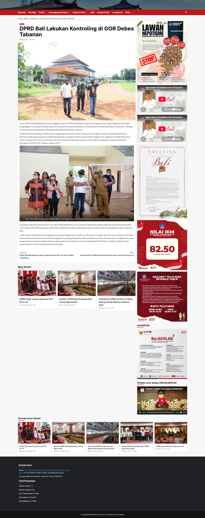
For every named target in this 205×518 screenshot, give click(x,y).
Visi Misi (32, 12)
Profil (41, 12)
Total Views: (24, 497)
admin (23, 39)
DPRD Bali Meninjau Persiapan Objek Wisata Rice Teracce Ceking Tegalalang (47, 255)
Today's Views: (25, 486)
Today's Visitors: (25, 490)
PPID (127, 12)
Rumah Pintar (103, 12)
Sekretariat (108, 293)
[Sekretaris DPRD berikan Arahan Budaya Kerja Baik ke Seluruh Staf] (116, 283)
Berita (22, 24)
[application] (162, 400)
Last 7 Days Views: (26, 493)
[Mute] (181, 412)
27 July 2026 (110, 308)
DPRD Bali (28, 293)
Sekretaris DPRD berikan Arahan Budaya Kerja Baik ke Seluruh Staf (116, 302)
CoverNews (109, 514)
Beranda (22, 12)
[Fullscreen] (184, 412)
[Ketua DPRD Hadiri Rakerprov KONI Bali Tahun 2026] (136, 433)
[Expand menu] (45, 13)
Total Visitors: (24, 501)
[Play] (140, 412)
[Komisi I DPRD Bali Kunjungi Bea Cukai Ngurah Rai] (77, 283)
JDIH (92, 12)
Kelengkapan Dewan (58, 12)
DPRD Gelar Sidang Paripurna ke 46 (170, 446)
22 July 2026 (133, 451)
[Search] (185, 12)
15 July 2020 (31, 39)
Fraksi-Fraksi (79, 12)
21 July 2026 (167, 449)
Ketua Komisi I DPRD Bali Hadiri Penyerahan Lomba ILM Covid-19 (107, 253)
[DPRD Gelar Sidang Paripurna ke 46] (171, 433)
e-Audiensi (117, 12)
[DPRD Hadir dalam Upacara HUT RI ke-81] (37, 283)
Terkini (35, 293)
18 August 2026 (31, 305)
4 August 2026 (71, 305)
